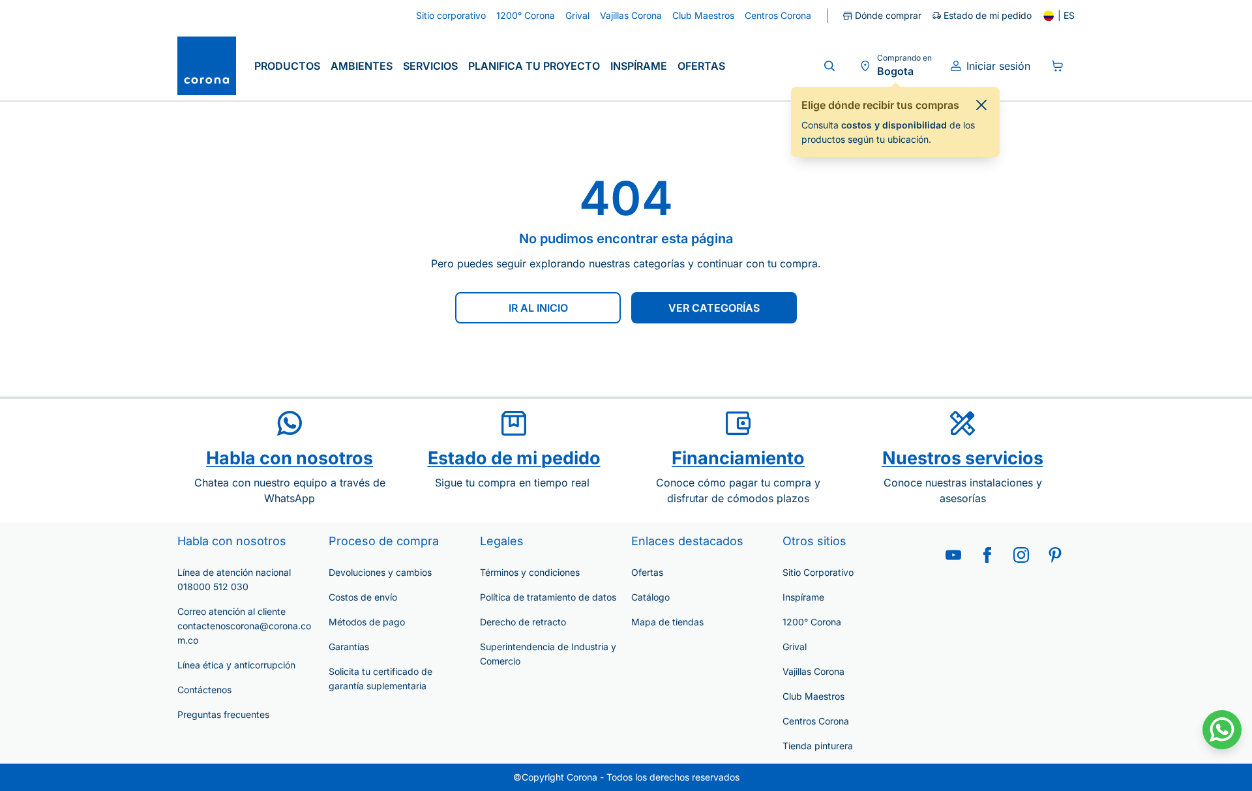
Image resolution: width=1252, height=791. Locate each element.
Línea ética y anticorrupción (236, 664)
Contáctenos (204, 689)
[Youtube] (953, 555)
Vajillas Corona (813, 671)
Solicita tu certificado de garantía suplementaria (380, 678)
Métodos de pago (367, 621)
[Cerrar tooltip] (981, 105)
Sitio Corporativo (818, 572)
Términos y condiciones (530, 572)
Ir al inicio (538, 307)
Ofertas (701, 65)
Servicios (430, 65)
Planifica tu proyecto (534, 65)
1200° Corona (811, 621)
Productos (287, 65)
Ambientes (362, 65)
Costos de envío (363, 597)
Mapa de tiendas (667, 621)
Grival (794, 646)
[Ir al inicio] (206, 66)
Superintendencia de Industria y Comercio (548, 653)
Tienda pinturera (817, 745)
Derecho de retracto (523, 621)
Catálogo (650, 597)
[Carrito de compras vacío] (1058, 66)
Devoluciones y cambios (380, 572)
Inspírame (638, 65)
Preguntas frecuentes (223, 714)
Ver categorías (714, 307)
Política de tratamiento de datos (548, 597)
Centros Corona (815, 720)
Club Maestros (813, 696)
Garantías (349, 646)
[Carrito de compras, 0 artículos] (1058, 66)
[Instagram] (1021, 555)
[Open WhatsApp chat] (1222, 729)
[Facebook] (987, 555)
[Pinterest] (1055, 555)
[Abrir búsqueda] (829, 66)
